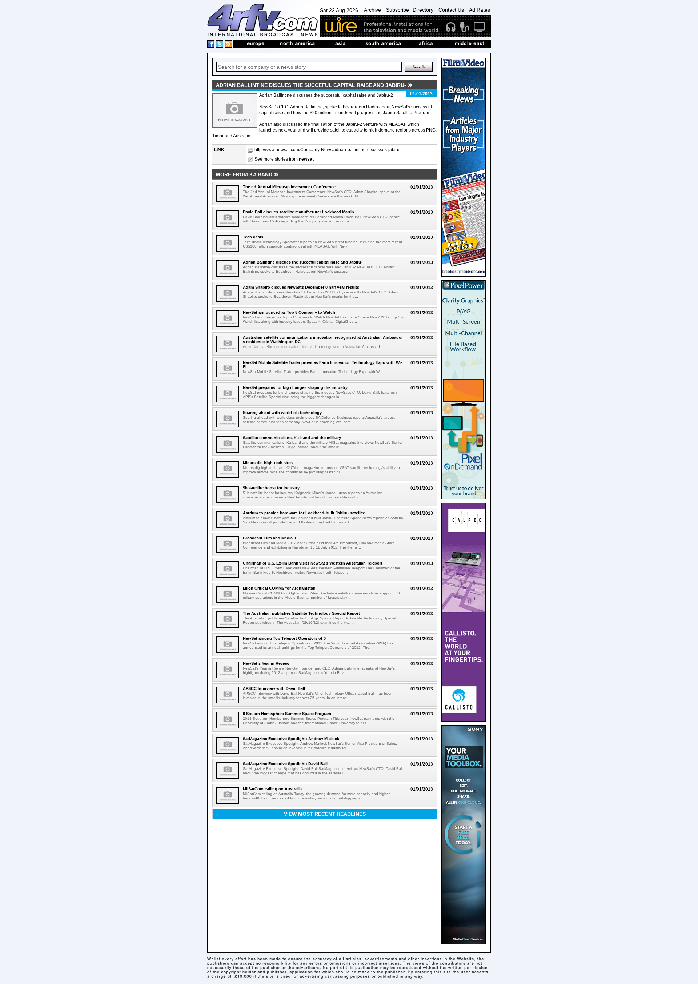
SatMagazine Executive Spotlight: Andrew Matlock (291, 738)
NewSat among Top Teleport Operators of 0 (284, 638)
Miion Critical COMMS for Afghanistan (279, 588)
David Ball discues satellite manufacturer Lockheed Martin (298, 212)
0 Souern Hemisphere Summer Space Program (287, 713)
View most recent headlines (325, 814)
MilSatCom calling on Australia (272, 789)
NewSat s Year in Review (266, 663)
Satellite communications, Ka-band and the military (292, 437)
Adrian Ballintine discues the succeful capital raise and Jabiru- (302, 262)
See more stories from (284, 159)
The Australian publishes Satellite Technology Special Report (301, 613)
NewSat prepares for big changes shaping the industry (295, 387)
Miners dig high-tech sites (268, 463)
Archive (372, 10)
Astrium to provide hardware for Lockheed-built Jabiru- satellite (304, 513)
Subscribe (397, 10)
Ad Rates (479, 10)
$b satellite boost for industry (271, 488)
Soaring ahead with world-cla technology (282, 412)
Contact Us (451, 10)
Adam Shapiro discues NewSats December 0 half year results (301, 287)
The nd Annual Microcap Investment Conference (289, 187)
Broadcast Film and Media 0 (269, 538)
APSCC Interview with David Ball (274, 688)
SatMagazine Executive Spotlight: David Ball (285, 764)
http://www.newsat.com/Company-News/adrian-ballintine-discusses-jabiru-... (329, 149)
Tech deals (253, 237)
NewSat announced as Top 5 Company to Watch (289, 312)
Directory (423, 10)
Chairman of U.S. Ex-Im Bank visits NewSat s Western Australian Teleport (312, 563)
